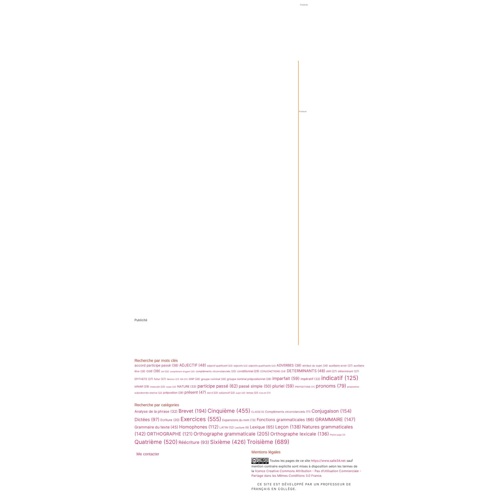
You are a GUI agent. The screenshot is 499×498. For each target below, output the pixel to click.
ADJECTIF (192, 365)
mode (171, 387)
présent (195, 392)
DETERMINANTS (306, 370)
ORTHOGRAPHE (170, 434)
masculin (157, 386)
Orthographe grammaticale (231, 434)
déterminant (348, 371)
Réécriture (194, 442)
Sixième (228, 442)
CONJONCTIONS (273, 371)
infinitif (141, 386)
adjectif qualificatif (220, 365)
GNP (194, 379)
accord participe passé (156, 365)
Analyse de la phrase (156, 411)
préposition (173, 392)
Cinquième (229, 410)
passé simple (255, 386)
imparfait (286, 378)
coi (165, 371)
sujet (240, 393)
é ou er (265, 392)
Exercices (200, 419)
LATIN (226, 427)
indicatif (339, 378)
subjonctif (227, 392)
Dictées (146, 419)
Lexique (262, 427)
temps (252, 392)
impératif (310, 379)
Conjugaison (331, 411)
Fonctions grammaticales (285, 419)
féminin (173, 379)
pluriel (283, 386)
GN (184, 379)
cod (153, 371)
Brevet (193, 411)
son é (212, 392)
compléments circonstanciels (216, 371)
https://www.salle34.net (328, 460)
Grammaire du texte (156, 427)
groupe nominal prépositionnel (249, 379)
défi (331, 371)
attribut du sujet (315, 365)
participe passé (217, 386)
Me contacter (147, 454)
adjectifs (241, 365)
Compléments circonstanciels (288, 411)
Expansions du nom (239, 420)
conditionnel (248, 371)
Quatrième (156, 442)
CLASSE (257, 411)
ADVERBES (289, 365)
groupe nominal (213, 379)
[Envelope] (141, 465)
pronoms (331, 386)
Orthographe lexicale (299, 434)
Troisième (268, 441)
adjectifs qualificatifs (262, 365)
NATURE (186, 386)
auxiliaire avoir (341, 365)
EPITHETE (143, 379)
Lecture (242, 427)
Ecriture (170, 420)
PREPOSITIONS (305, 386)
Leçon (288, 427)
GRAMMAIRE (335, 419)
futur (160, 379)
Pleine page (337, 435)
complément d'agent (182, 371)
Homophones (199, 426)
